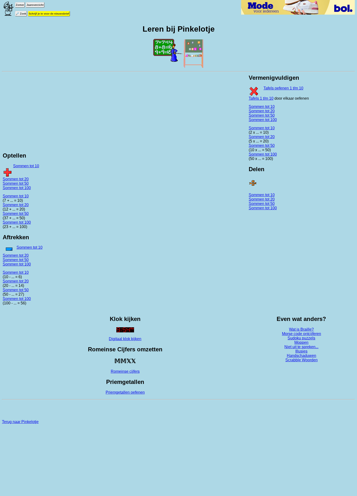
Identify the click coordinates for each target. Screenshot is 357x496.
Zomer (20, 4)
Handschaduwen (301, 356)
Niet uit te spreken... (301, 347)
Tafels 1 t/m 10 (261, 98)
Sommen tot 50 (16, 183)
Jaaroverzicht (35, 4)
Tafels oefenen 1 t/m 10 (283, 88)
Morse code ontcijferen (301, 334)
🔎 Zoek (21, 13)
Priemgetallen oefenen (125, 392)
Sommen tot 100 (17, 188)
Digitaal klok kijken (125, 339)
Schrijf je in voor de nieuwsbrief (49, 13)
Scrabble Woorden (301, 360)
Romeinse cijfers (125, 371)
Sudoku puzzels (301, 338)
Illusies (301, 351)
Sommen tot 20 (16, 179)
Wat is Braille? (301, 329)
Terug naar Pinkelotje (20, 422)
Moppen (301, 342)
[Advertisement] (125, 113)
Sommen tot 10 (26, 166)
